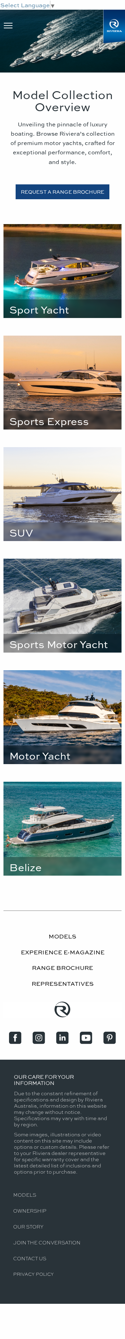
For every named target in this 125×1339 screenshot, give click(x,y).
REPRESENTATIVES (63, 983)
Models (24, 1194)
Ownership (29, 1210)
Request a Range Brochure (62, 191)
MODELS (62, 936)
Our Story (28, 1226)
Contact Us (29, 1258)
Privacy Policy (33, 1274)
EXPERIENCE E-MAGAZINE (63, 952)
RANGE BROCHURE (62, 967)
